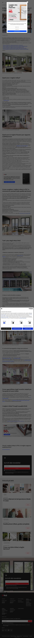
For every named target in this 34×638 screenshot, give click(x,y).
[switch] (13, 323)
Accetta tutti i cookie (28, 328)
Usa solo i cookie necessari (6, 328)
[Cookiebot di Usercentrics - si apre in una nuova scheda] (29, 308)
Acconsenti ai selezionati (17, 328)
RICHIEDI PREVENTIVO (17, 31)
